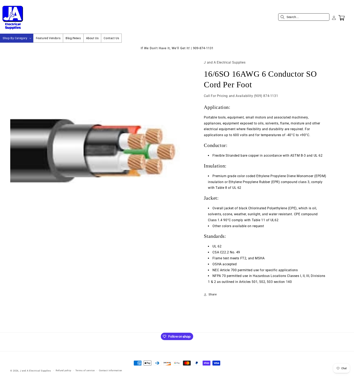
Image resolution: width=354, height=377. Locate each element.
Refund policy (63, 370)
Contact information (110, 370)
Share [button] (213, 294)
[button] (16, 38)
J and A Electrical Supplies (35, 370)
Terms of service (85, 370)
